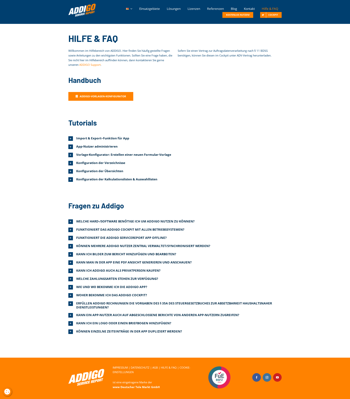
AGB (155, 367)
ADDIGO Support (90, 64)
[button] (175, 138)
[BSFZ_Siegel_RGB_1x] (219, 361)
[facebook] (256, 377)
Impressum (120, 367)
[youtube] (277, 377)
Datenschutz (140, 367)
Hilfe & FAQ (169, 367)
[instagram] (267, 377)
